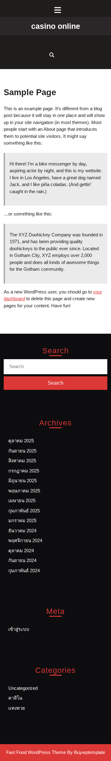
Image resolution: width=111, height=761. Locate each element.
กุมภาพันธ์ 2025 (24, 510)
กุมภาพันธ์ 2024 (24, 570)
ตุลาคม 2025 (21, 440)
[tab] (55, 10)
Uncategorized (23, 688)
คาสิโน (15, 698)
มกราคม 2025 (22, 520)
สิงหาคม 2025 (22, 460)
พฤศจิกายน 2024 (25, 540)
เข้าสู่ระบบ (18, 629)
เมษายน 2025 (21, 500)
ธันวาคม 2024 (22, 530)
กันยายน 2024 (22, 560)
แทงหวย (16, 708)
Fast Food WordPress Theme (36, 752)
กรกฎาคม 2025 (23, 470)
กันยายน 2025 (22, 450)
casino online (55, 26)
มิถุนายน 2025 (22, 480)
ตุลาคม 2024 (21, 550)
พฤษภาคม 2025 (24, 490)
